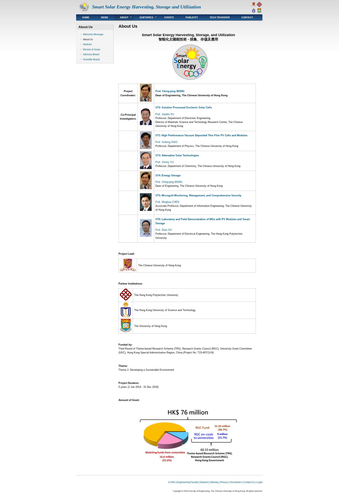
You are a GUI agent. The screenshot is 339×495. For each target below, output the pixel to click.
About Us (88, 39)
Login (260, 482)
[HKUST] (253, 12)
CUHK (171, 482)
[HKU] (259, 12)
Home (85, 17)
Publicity (192, 17)
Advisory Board (91, 54)
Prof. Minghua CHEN (167, 201)
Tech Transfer (220, 17)
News (104, 17)
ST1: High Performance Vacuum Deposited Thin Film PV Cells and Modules (201, 135)
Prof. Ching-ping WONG (169, 91)
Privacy (224, 482)
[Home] (84, 10)
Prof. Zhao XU (163, 229)
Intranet (204, 482)
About (121, 17)
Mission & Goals (91, 49)
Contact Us (249, 482)
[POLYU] (259, 6)
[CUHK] (253, 6)
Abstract (87, 44)
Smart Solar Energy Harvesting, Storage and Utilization (146, 6)
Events (169, 17)
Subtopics (143, 17)
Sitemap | (215, 482)
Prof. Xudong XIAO (166, 142)
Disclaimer (235, 482)
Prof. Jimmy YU (164, 162)
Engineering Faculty (187, 482)
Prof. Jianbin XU (164, 114)
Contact (247, 17)
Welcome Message (93, 34)
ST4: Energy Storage (167, 175)
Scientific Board (91, 59)
